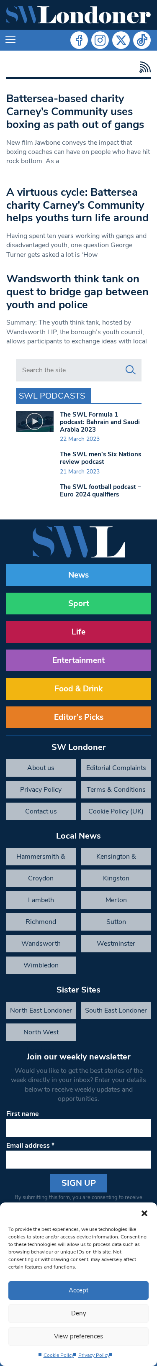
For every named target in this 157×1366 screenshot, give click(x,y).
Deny (78, 1313)
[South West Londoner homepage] (78, 14)
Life (78, 632)
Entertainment (78, 660)
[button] (144, 1213)
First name (22, 1113)
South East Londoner (116, 1010)
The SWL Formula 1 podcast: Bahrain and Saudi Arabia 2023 (100, 422)
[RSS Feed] (143, 67)
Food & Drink (78, 688)
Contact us (41, 811)
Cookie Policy (59, 1355)
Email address (30, 1145)
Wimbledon (41, 965)
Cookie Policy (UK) (116, 811)
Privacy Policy (94, 1355)
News (78, 575)
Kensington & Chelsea (116, 858)
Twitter (121, 40)
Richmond (41, 921)
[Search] (131, 370)
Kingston (116, 878)
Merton (116, 900)
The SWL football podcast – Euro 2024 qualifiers (100, 491)
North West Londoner (41, 1034)
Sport (78, 603)
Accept (78, 1290)
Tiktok (142, 40)
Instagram (100, 40)
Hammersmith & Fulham (40, 858)
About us (40, 768)
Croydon (41, 878)
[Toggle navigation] (10, 40)
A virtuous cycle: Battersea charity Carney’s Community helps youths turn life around (77, 205)
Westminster (116, 943)
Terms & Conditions (116, 789)
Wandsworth (41, 943)
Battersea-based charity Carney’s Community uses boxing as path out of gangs (75, 111)
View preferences (78, 1336)
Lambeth (41, 900)
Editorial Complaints (116, 768)
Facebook (79, 40)
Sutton (116, 921)
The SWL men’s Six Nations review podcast (100, 458)
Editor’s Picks (78, 717)
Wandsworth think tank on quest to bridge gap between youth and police (77, 291)
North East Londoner (41, 1010)
